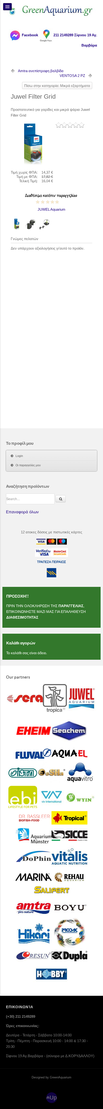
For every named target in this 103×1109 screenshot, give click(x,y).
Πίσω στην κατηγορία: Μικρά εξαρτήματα (57, 86)
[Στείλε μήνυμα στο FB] (15, 35)
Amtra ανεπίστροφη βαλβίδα (40, 71)
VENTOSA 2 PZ (72, 76)
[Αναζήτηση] (61, 498)
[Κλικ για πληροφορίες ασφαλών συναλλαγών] (43, 552)
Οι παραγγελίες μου (28, 465)
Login (19, 456)
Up (53, 1098)
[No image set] (33, 144)
